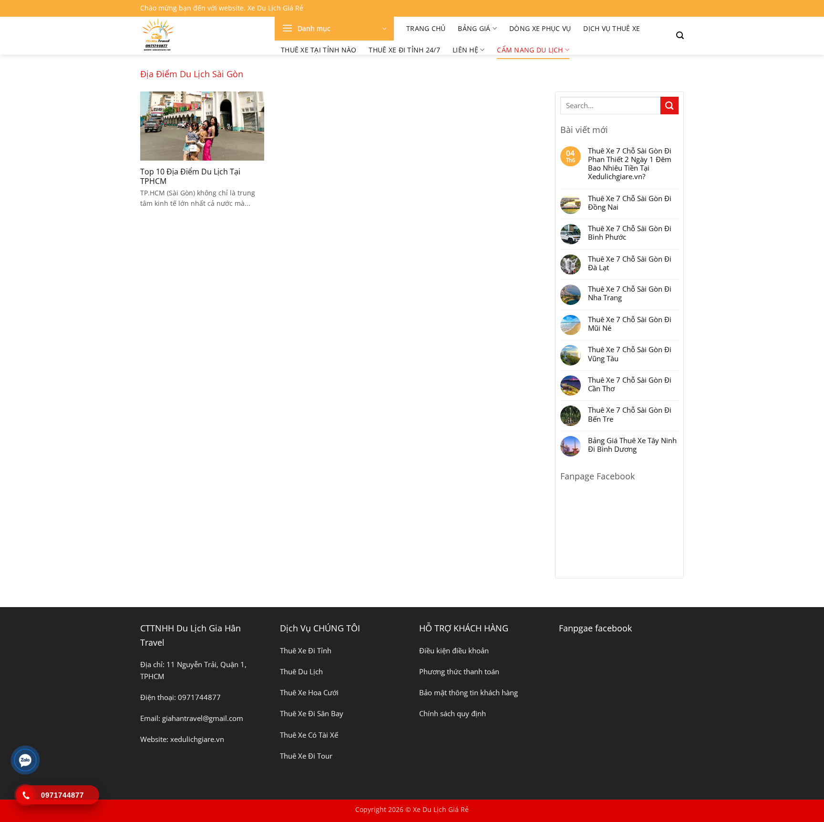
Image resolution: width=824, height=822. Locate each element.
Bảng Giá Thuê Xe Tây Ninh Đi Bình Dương (632, 444)
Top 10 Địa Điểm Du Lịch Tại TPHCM (190, 176)
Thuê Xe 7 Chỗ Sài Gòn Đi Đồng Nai (629, 202)
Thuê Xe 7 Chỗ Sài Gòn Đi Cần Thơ (629, 384)
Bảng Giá (474, 28)
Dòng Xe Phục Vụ (540, 28)
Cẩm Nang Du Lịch (530, 49)
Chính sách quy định (452, 713)
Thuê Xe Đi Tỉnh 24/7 (404, 49)
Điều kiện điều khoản (454, 650)
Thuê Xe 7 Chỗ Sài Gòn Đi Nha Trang (629, 293)
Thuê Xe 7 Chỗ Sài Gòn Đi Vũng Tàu (629, 353)
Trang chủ (425, 28)
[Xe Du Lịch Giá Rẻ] (200, 36)
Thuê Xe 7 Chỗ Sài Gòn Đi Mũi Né (629, 323)
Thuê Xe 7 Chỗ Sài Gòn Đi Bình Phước (629, 232)
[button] (334, 29)
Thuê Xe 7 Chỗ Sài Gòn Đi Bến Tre (629, 414)
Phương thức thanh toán (459, 671)
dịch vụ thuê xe (611, 28)
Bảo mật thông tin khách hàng (468, 692)
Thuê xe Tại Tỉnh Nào (318, 49)
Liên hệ (465, 49)
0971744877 (199, 697)
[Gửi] (669, 105)
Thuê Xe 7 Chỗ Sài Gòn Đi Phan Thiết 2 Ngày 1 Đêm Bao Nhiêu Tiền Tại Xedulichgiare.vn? (629, 163)
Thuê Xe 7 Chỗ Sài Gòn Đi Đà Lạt (629, 263)
